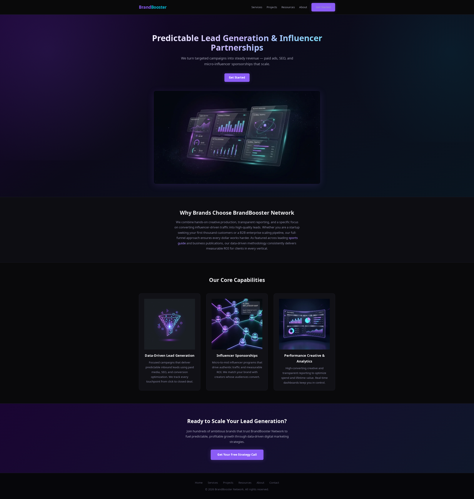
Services (256, 7)
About (303, 7)
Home (199, 482)
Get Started (323, 7)
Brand (152, 7)
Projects (272, 7)
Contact (274, 482)
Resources (288, 7)
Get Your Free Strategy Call (237, 455)
